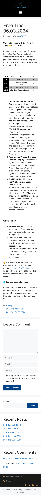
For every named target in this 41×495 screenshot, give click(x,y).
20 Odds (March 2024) (16, 309)
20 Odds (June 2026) (12, 440)
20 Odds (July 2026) (12, 429)
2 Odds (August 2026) (13, 432)
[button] (20, 12)
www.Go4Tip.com (21, 268)
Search (6, 401)
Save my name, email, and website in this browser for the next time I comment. (21, 378)
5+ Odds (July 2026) (12, 425)
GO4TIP (6, 458)
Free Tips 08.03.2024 (15, 312)
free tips (9, 305)
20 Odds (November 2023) (25, 458)
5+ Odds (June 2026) (12, 436)
